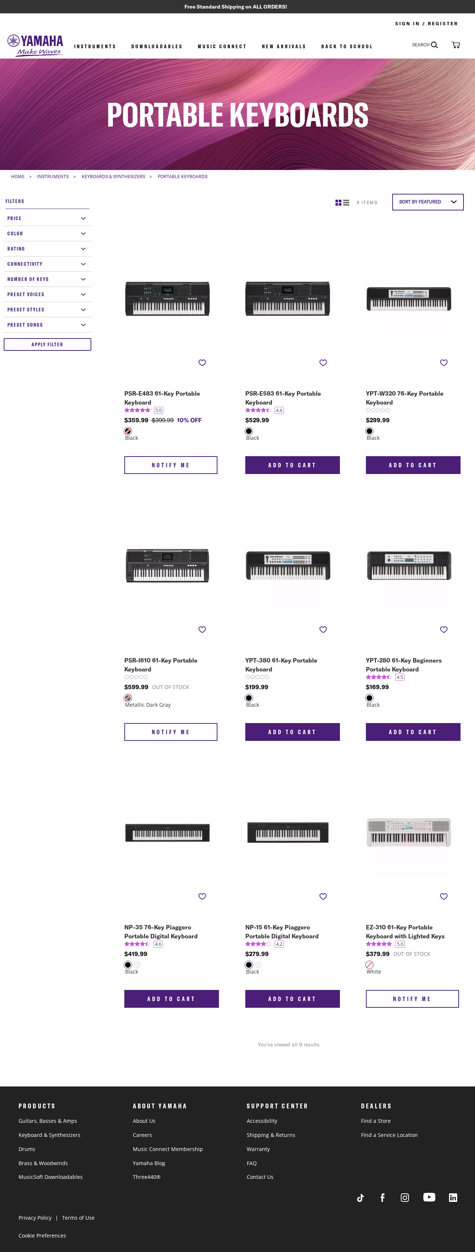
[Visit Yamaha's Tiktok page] (367, 1200)
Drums (27, 1149)
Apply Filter (47, 344)
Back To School (347, 46)
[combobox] (430, 44)
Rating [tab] (16, 248)
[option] (249, 431)
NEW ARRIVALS (284, 46)
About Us (144, 1120)
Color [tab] (15, 233)
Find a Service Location (389, 1134)
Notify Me (171, 465)
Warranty (258, 1149)
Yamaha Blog (149, 1163)
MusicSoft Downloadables (51, 1176)
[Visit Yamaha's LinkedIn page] (460, 1200)
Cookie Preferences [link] (42, 1235)
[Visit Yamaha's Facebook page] (390, 1200)
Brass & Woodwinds (43, 1163)
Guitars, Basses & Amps (48, 1120)
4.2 (279, 944)
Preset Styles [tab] (26, 309)
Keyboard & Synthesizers (50, 1134)
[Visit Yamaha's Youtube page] (436, 1201)
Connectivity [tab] (25, 264)
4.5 (400, 677)
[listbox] (168, 435)
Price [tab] (14, 218)
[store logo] (35, 46)
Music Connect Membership (168, 1149)
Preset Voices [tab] (26, 294)
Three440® (147, 1176)
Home (17, 176)
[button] (454, 44)
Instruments (95, 46)
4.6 (279, 410)
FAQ (252, 1163)
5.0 (158, 410)
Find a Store (376, 1120)
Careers (142, 1134)
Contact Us (260, 1176)
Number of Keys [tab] (28, 279)
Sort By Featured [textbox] (420, 202)
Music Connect (222, 46)
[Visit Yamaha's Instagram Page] (412, 1200)
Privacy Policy (35, 1217)
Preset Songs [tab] (25, 324)
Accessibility (262, 1120)
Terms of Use (78, 1217)
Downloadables (157, 46)
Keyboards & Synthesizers (113, 176)
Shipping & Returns (271, 1134)
